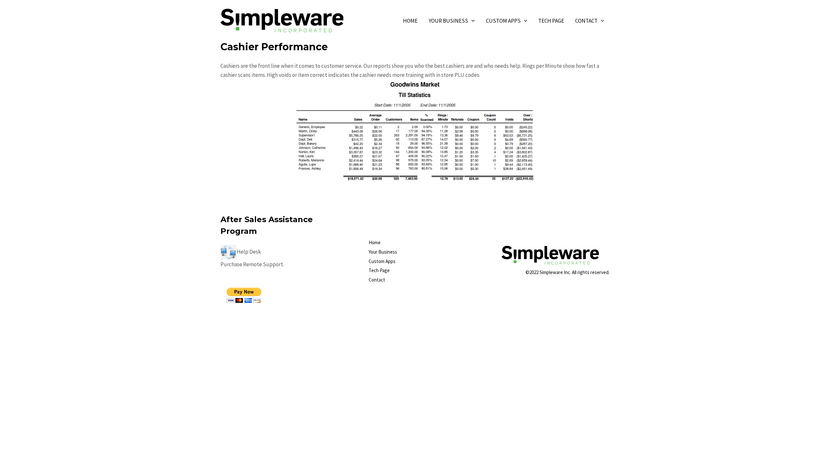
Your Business (448, 20)
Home (410, 20)
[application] (471, 21)
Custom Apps (503, 20)
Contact (586, 20)
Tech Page (551, 20)
